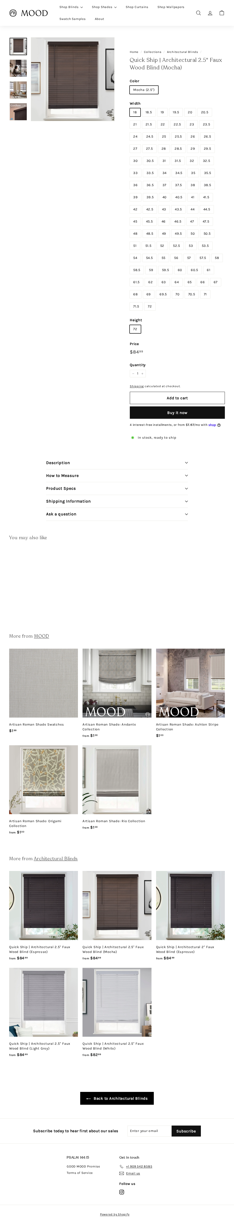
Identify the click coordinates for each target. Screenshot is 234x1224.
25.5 (178, 136)
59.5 (165, 270)
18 (135, 112)
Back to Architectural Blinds (120, 1098)
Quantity (138, 365)
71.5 (136, 306)
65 (190, 282)
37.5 (178, 185)
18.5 (149, 112)
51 (135, 246)
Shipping (137, 386)
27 (135, 149)
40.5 (178, 197)
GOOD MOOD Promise (83, 1166)
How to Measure (62, 475)
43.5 (178, 209)
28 (164, 149)
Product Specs (61, 488)
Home (134, 52)
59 (151, 270)
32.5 (206, 161)
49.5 (178, 233)
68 (135, 294)
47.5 (206, 221)
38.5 (207, 185)
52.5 (176, 246)
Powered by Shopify (115, 1214)
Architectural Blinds (182, 52)
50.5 (207, 233)
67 (216, 282)
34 (164, 173)
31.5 (178, 161)
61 (208, 270)
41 (192, 197)
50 (193, 233)
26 (193, 136)
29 (193, 149)
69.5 (163, 294)
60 (180, 270)
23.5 (206, 124)
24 (135, 136)
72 (150, 306)
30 (135, 161)
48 (135, 233)
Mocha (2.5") (144, 90)
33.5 (150, 173)
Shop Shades (102, 7)
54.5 (149, 258)
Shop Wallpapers (170, 7)
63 (164, 282)
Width (135, 103)
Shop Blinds (69, 7)
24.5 (149, 136)
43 (164, 209)
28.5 (178, 149)
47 (192, 221)
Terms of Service (80, 1173)
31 (164, 161)
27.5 (149, 149)
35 (193, 173)
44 (193, 209)
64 (177, 282)
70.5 (191, 294)
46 (164, 221)
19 (162, 112)
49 (164, 233)
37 (164, 185)
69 (148, 294)
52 (162, 246)
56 (176, 258)
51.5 (148, 246)
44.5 (206, 209)
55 (164, 258)
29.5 (207, 149)
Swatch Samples (72, 19)
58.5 (136, 270)
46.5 (177, 221)
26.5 (207, 136)
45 (135, 221)
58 (217, 258)
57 (189, 258)
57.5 (202, 258)
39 (135, 197)
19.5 (176, 112)
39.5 (150, 197)
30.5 (150, 161)
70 (178, 294)
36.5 (150, 185)
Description (58, 462)
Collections (152, 52)
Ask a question (61, 514)
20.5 (204, 112)
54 (135, 258)
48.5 (149, 233)
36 (135, 185)
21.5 (149, 124)
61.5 (136, 282)
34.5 (178, 173)
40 (164, 197)
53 (191, 246)
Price (134, 344)
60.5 (194, 270)
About (99, 19)
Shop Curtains (137, 7)
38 (193, 185)
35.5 (207, 173)
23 (192, 124)
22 (163, 124)
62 (150, 282)
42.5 (149, 209)
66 (202, 282)
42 (135, 209)
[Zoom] (72, 79)
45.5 (149, 221)
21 (135, 124)
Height (136, 320)
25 (164, 136)
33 (135, 173)
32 (192, 161)
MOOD (41, 636)
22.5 (177, 124)
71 (205, 294)
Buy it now (177, 412)
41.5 (206, 197)
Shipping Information (68, 501)
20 (190, 112)
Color (134, 81)
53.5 (205, 246)
